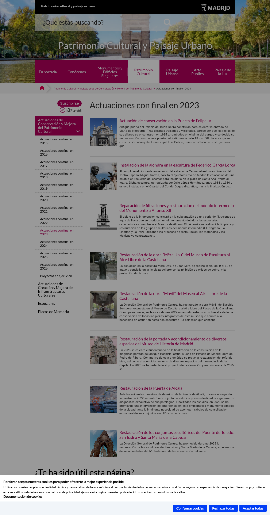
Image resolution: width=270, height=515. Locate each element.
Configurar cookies (190, 508)
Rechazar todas (223, 508)
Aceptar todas (253, 508)
